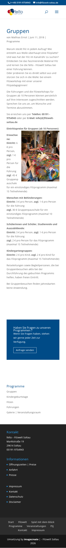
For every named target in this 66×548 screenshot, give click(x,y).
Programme (13, 41)
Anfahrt (13, 469)
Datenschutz (16, 496)
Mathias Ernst (19, 37)
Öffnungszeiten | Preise (22, 464)
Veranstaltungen (36, 526)
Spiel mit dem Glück (42, 522)
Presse (12, 475)
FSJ (52, 526)
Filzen (10, 402)
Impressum (15, 486)
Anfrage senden (25, 350)
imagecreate (31, 539)
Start (11, 522)
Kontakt (13, 491)
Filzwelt (22, 522)
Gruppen (12, 391)
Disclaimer (15, 501)
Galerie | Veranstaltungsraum (24, 412)
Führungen (13, 407)
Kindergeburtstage (17, 396)
